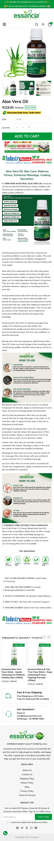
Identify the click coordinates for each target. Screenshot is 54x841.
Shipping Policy (27, 778)
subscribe (43, 817)
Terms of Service (27, 795)
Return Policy (27, 782)
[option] (27, 53)
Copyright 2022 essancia (27, 837)
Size (4, 119)
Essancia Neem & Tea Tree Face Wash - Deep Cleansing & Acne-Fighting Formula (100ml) (40, 675)
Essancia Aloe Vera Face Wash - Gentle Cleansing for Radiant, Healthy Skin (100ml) (13, 673)
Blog (27, 787)
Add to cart (27, 136)
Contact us (27, 774)
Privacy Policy (27, 791)
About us (27, 770)
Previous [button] (5, 88)
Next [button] (49, 88)
